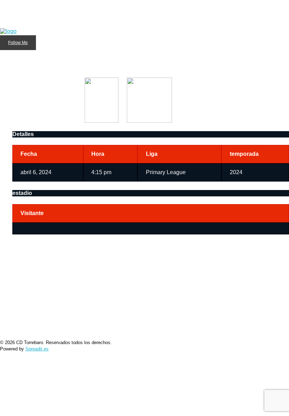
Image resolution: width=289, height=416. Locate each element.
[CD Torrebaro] (8, 9)
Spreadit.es (37, 348)
